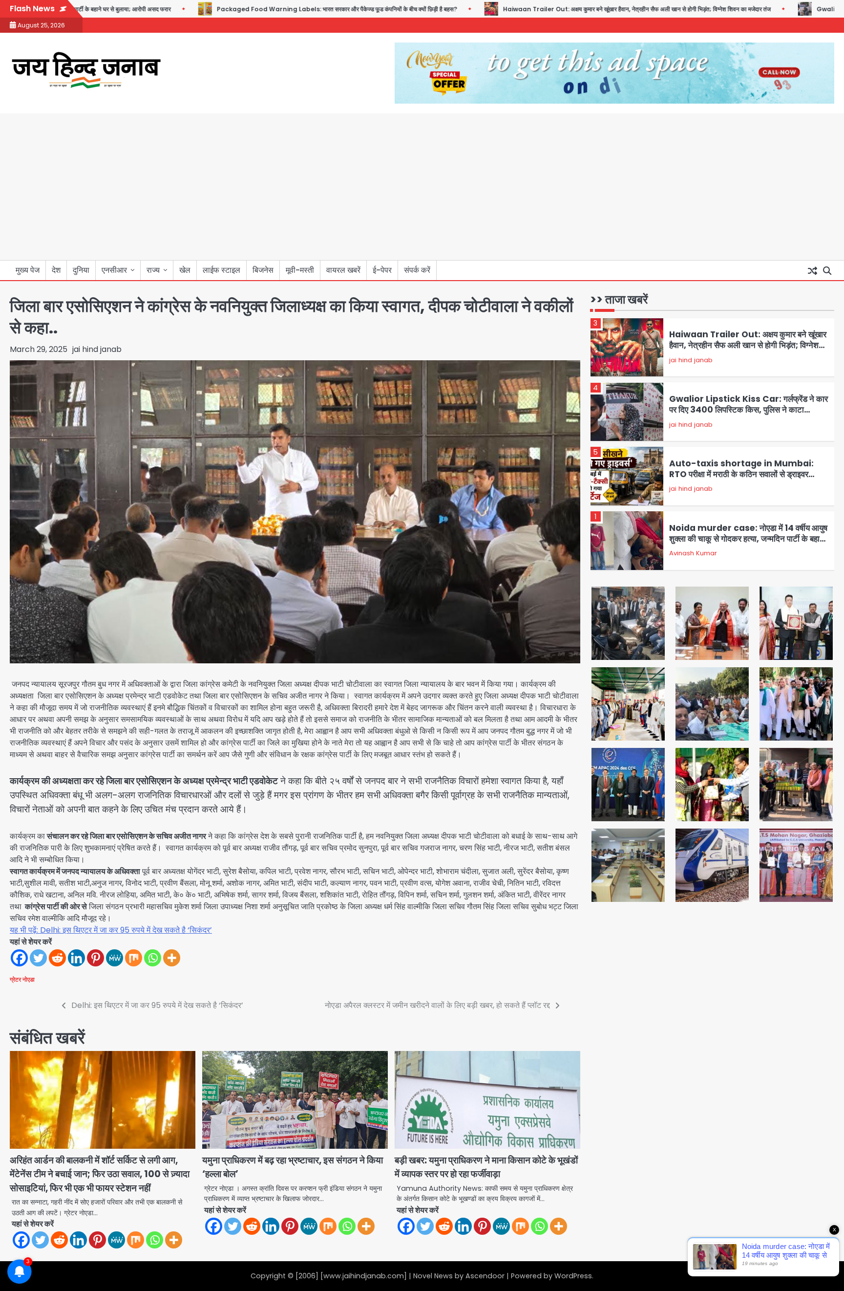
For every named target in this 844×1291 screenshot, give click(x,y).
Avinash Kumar (693, 553)
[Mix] (133, 957)
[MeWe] (114, 957)
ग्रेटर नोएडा (22, 979)
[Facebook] (19, 957)
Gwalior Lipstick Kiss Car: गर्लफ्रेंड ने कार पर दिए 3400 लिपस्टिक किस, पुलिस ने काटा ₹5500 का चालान (748, 410)
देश (56, 270)
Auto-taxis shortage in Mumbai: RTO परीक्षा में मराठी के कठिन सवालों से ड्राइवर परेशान (741, 474)
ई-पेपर (382, 270)
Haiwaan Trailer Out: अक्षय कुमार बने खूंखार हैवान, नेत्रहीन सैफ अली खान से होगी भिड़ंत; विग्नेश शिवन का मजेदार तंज (593, 9)
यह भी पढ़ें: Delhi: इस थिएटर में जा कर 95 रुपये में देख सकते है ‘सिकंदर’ (111, 930)
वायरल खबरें (343, 270)
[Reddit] (57, 957)
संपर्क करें (417, 270)
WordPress (573, 1276)
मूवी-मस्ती (300, 270)
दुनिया (81, 270)
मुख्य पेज (28, 270)
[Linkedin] (76, 957)
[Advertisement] (422, 186)
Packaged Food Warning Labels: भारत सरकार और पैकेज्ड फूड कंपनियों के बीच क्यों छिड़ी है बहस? (293, 9)
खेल (184, 270)
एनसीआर (114, 270)
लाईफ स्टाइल (221, 270)
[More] (171, 957)
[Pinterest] (95, 957)
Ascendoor (485, 1276)
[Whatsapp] (152, 957)
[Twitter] (38, 957)
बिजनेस (263, 270)
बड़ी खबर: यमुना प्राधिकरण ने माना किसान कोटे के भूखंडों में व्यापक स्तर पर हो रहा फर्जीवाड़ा (486, 1167)
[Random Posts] (812, 270)
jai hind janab (97, 349)
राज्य (153, 270)
